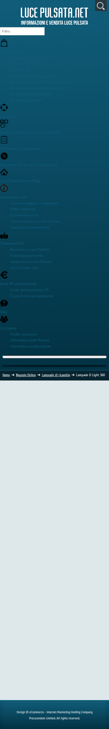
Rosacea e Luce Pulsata (29, 249)
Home (6, 375)
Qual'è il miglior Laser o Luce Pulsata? (31, 132)
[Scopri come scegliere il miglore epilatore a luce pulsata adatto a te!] (54, 691)
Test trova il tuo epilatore (19, 149)
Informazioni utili (13, 197)
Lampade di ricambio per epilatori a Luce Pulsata (40, 415)
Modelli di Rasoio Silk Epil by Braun (38, 88)
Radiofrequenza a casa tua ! (33, 76)
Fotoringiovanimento (26, 255)
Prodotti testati (11, 52)
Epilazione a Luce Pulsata (30, 262)
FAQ (3, 312)
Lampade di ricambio (27, 64)
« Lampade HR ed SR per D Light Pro (66, 581)
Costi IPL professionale (18, 284)
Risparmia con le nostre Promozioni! (29, 165)
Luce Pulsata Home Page (20, 181)
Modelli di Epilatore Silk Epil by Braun (39, 82)
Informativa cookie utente (30, 346)
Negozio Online (26, 375)
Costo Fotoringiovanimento (31, 296)
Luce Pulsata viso (24, 268)
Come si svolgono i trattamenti (34, 203)
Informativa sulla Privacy (29, 340)
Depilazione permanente (29, 227)
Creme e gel (20, 70)
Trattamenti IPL (12, 243)
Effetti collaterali (22, 209)
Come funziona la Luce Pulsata (35, 221)
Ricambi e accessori (26, 100)
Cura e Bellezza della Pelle (31, 94)
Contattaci (8, 116)
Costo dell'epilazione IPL (29, 290)
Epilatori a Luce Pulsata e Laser (35, 58)
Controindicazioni (24, 215)
